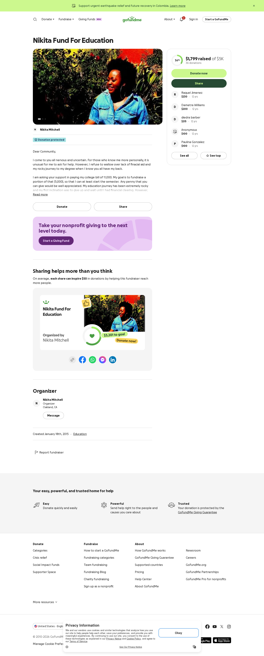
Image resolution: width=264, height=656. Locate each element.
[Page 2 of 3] (42, 119)
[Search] (35, 19)
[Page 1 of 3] (39, 119)
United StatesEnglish (51, 626)
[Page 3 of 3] (45, 119)
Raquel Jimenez (191, 92)
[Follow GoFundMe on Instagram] (229, 626)
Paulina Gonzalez (192, 142)
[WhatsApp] (92, 360)
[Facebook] (82, 360)
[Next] (155, 117)
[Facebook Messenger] (102, 360)
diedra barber (190, 117)
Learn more (178, 5)
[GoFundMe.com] (132, 19)
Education (80, 434)
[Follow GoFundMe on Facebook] (207, 626)
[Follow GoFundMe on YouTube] (214, 626)
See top (215, 155)
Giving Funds (89, 19)
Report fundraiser (51, 452)
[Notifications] (181, 19)
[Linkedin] (112, 360)
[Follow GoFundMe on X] (221, 626)
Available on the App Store (222, 640)
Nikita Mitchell (53, 399)
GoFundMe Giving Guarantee (197, 512)
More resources (43, 602)
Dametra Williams (193, 105)
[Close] (254, 6)
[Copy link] (72, 360)
